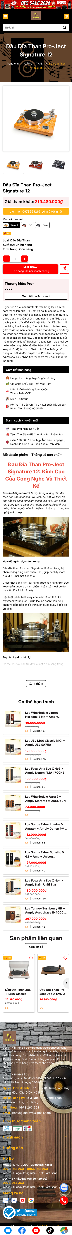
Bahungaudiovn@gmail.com (31, 1113)
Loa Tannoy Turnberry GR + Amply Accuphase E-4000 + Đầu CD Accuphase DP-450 (45, 911)
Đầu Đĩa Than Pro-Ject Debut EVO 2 (53, 992)
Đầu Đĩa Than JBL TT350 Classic (18, 992)
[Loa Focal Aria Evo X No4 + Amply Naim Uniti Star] (13, 886)
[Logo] (36, 15)
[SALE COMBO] (36, 4)
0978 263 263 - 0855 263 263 (25, 1169)
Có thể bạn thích (36, 701)
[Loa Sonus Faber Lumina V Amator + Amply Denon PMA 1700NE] (13, 830)
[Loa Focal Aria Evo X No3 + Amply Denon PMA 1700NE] (13, 775)
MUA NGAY (30, 269)
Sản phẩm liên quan (36, 938)
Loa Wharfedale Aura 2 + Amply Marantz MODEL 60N (45, 798)
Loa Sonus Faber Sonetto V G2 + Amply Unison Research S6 (44, 854)
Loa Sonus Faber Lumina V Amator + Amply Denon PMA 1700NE (46, 826)
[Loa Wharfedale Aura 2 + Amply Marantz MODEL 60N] (13, 803)
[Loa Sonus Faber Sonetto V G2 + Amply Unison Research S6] (13, 858)
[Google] (31, 1200)
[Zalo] (6, 1200)
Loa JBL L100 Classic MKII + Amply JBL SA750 (45, 742)
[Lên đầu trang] (64, 1218)
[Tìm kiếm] (64, 27)
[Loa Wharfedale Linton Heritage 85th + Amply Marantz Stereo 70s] (13, 719)
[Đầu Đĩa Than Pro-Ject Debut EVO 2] (53, 969)
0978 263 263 (29, 1107)
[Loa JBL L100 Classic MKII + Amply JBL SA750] (13, 747)
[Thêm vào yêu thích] (31, 958)
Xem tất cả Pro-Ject (36, 296)
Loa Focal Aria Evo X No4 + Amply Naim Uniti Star (44, 882)
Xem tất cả (36, 946)
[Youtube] (23, 1200)
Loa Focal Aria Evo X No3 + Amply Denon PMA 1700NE (44, 770)
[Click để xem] (36, 118)
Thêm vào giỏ (64, 271)
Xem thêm (36, 683)
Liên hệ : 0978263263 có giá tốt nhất (36, 211)
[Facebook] (14, 1200)
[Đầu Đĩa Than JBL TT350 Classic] (19, 969)
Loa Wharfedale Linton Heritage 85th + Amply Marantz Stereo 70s (41, 715)
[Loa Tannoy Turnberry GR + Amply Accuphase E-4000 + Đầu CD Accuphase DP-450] (13, 914)
